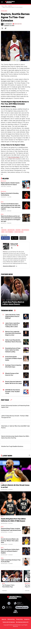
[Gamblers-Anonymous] (15, 611)
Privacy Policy (19, 619)
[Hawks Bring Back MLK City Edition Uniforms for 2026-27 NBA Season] (15, 503)
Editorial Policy (11, 619)
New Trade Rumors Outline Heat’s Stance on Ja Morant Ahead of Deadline (10, 551)
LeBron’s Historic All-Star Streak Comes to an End (15, 486)
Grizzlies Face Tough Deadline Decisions (12, 446)
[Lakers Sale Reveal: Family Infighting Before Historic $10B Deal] (26, 316)
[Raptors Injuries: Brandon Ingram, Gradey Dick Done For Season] (26, 184)
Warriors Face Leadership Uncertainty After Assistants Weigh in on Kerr (13, 333)
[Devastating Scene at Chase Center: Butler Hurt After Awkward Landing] (26, 350)
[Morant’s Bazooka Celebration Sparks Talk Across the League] (26, 383)
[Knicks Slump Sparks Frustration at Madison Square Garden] (26, 358)
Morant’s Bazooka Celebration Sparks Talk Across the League (13, 382)
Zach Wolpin (3, 210)
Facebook (6, 238)
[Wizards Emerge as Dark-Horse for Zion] (26, 375)
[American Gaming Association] (19, 603)
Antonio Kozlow (9, 299)
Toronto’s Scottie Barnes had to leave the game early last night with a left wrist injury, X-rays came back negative (10, 206)
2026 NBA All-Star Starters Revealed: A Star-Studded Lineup (12, 391)
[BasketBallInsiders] (10, 2)
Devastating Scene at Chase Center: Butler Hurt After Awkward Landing (12, 349)
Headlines (10, 5)
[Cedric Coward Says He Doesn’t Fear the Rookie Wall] (26, 561)
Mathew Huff (3, 196)
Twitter (15, 238)
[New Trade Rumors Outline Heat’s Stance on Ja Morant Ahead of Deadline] (26, 551)
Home (2, 5)
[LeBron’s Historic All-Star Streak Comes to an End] (15, 469)
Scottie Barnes (9, 231)
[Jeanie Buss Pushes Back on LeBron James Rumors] (15, 291)
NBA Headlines (11, 229)
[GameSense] (22, 607)
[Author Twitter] (2, 28)
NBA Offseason (25, 229)
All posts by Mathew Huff (9, 266)
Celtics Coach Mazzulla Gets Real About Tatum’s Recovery (13, 340)
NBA (2, 201)
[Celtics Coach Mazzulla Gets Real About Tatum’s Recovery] (26, 342)
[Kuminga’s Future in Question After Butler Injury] (26, 367)
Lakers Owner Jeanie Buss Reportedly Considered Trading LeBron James (12, 324)
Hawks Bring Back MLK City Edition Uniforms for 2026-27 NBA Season (13, 520)
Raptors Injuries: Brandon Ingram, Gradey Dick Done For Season (10, 183)
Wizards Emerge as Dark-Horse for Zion (12, 374)
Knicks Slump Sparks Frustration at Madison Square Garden (13, 358)
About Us (4, 619)
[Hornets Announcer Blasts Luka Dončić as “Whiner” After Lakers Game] (26, 540)
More (24, 238)
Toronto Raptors (18, 231)
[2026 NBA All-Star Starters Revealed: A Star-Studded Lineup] (26, 391)
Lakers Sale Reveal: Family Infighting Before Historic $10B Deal (12, 316)
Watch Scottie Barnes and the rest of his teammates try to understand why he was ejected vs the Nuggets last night (10, 218)
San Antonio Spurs (13, 157)
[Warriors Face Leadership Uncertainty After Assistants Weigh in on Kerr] (26, 333)
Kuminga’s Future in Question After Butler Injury (13, 366)
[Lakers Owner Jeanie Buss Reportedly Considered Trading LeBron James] (26, 325)
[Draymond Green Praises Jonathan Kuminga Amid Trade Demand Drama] (26, 530)
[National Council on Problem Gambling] (7, 607)
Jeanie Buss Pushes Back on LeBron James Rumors (13, 303)
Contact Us (26, 619)
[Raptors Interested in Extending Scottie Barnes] (26, 195)
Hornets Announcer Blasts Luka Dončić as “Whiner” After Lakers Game (9, 540)
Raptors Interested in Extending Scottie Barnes (10, 194)
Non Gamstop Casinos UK (22, 622)
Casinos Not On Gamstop (9, 622)
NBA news (18, 229)
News (6, 5)
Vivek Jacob (3, 186)
